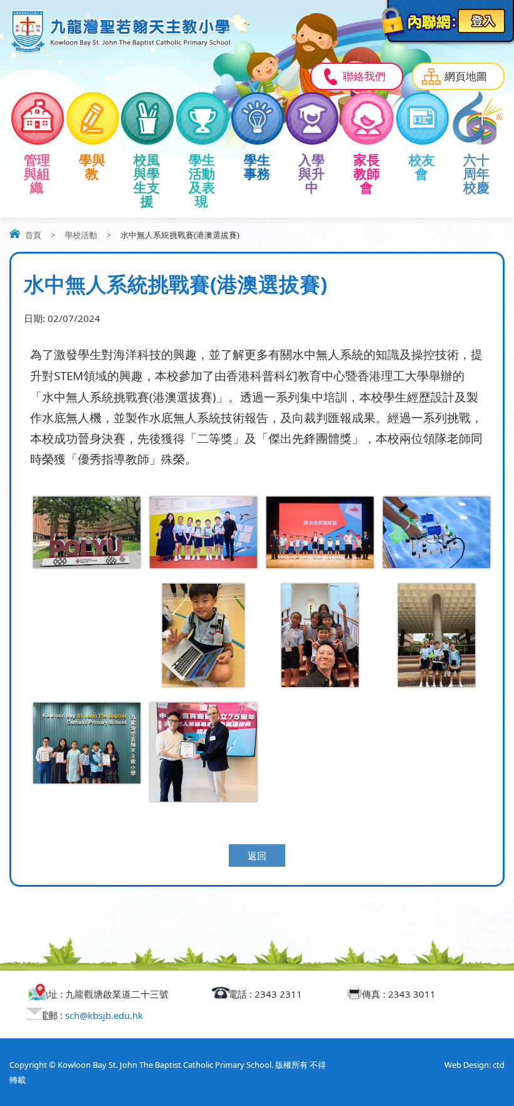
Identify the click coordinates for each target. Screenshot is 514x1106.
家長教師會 (367, 173)
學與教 (92, 166)
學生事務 (257, 166)
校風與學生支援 (147, 180)
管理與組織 (37, 173)
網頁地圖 (465, 76)
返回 (257, 855)
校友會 (422, 166)
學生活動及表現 (202, 180)
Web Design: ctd (474, 1064)
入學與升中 (311, 173)
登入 (481, 21)
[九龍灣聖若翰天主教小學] (120, 51)
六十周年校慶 (476, 173)
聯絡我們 (364, 76)
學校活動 (81, 234)
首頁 (33, 234)
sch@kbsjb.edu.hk (104, 1015)
